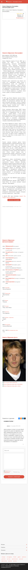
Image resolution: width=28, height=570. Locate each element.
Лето (7, 255)
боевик (14, 556)
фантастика (4, 560)
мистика (8, 558)
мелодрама (9, 556)
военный (21, 558)
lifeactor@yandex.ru (9, 565)
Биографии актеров (15, 564)
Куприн (6, 300)
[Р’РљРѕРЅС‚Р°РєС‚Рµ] (19, 418)
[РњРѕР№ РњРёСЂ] (23, 418)
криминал (24, 556)
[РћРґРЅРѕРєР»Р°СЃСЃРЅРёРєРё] (21, 418)
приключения (15, 558)
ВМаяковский (9, 246)
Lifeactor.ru (22, 564)
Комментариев (19, 17)
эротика (15, 560)
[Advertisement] (14, 34)
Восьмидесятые (10, 278)
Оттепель (7, 311)
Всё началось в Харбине (12, 269)
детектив (3, 558)
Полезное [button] (3, 550)
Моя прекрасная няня (13, 330)
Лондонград (7, 293)
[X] (25, 418)
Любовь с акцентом (9, 317)
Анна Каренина (10, 257)
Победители (9, 248)
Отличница (9, 261)
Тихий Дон (7, 287)
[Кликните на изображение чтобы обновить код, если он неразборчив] (8, 472)
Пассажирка (7, 324)
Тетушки (6, 306)
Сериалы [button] (3, 547)
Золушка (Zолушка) (11, 274)
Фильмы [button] (3, 544)
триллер (10, 560)
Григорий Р (9, 264)
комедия (3, 556)
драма (19, 556)
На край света (9, 252)
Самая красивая (10, 281)
